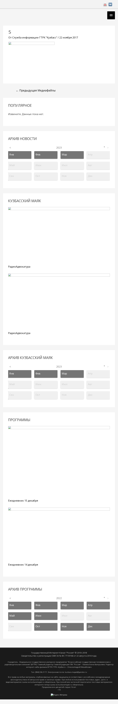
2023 (59, 147)
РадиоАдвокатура (19, 266)
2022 (59, 598)
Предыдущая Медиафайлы (36, 90)
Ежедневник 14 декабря (23, 564)
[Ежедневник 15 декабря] (59, 462)
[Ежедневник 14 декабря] (59, 534)
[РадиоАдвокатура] (59, 235)
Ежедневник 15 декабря (23, 500)
